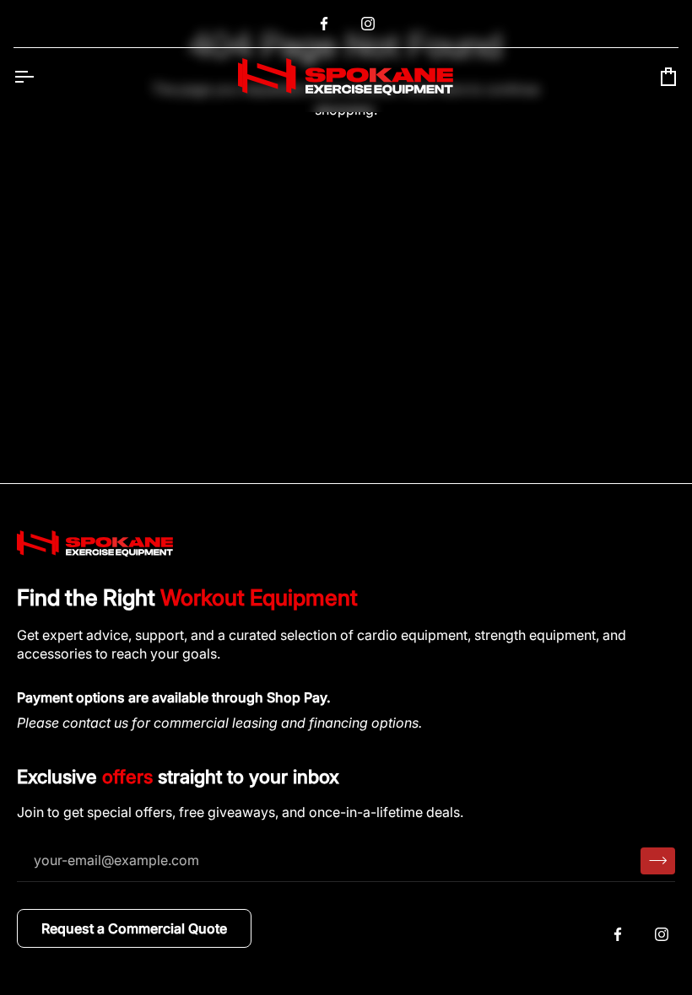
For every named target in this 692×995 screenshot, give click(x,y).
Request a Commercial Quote (134, 928)
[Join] (658, 860)
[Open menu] (39, 76)
